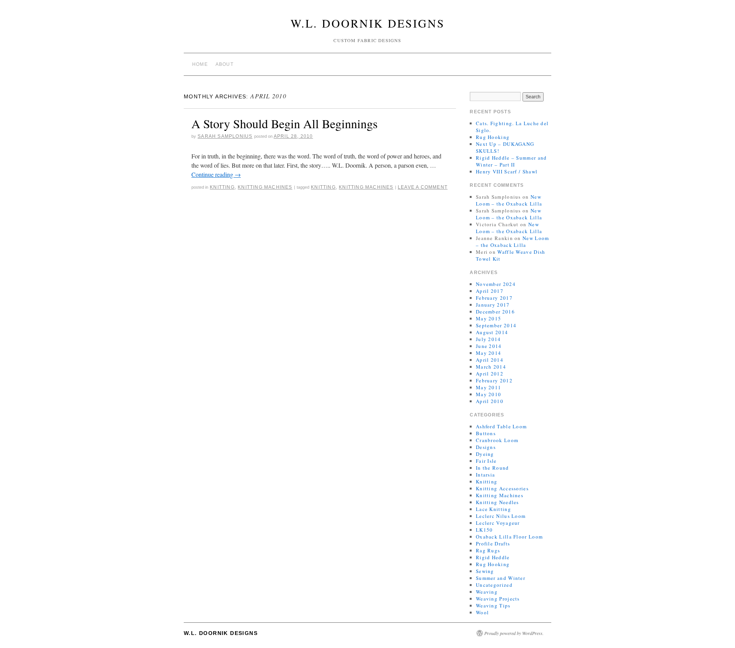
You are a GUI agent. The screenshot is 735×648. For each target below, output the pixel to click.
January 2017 (493, 304)
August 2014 (492, 332)
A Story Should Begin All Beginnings (284, 123)
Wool (482, 612)
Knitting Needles (497, 502)
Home (200, 64)
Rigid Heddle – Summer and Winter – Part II (511, 161)
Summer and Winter (500, 578)
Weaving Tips (493, 605)
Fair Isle (486, 460)
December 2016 (495, 311)
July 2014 (488, 339)
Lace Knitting (493, 509)
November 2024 (496, 284)
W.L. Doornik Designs (368, 23)
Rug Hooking (493, 137)
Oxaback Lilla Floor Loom (509, 536)
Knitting (222, 187)
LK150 (484, 529)
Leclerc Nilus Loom (501, 516)
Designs (486, 447)
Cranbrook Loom (497, 440)
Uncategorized (494, 584)
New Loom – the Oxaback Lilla (509, 200)
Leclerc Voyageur (498, 522)
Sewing (485, 571)
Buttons (486, 433)
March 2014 (491, 366)
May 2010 (488, 394)
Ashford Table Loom (501, 426)
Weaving (487, 591)
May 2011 (488, 387)
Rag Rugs (488, 550)
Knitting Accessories (502, 488)
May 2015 (488, 318)
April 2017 (489, 290)
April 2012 (489, 373)
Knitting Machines (265, 187)
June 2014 (489, 346)
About (225, 64)
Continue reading (216, 174)
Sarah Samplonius (225, 136)
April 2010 (489, 401)
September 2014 (496, 325)
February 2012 (494, 380)
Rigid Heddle (493, 557)
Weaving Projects (498, 598)
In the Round (492, 467)
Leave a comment (423, 187)
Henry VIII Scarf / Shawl (506, 171)
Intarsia (485, 474)
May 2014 (488, 352)
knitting (323, 187)
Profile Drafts (493, 543)
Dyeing (485, 453)
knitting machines (366, 187)
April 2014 (489, 359)
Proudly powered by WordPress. (514, 633)
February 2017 (494, 297)
